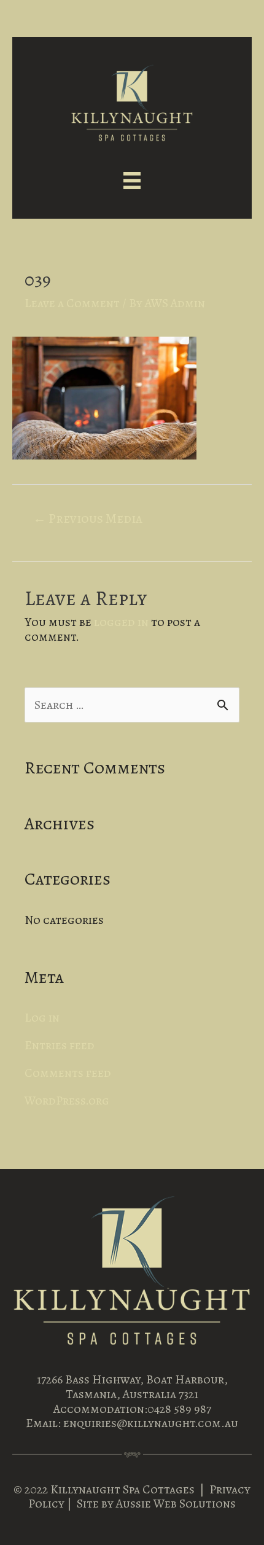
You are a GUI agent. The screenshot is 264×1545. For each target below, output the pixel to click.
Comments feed (68, 1073)
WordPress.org (67, 1100)
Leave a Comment (72, 303)
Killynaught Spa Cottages (122, 1489)
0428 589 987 (179, 1409)
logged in (121, 622)
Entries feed (60, 1045)
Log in (42, 1017)
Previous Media (87, 518)
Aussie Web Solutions (176, 1503)
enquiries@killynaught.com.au (150, 1423)
